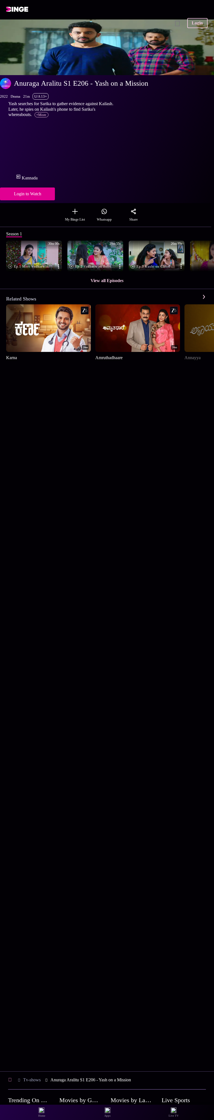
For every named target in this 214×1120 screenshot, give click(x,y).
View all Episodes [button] (107, 280)
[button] (36, 256)
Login (197, 23)
